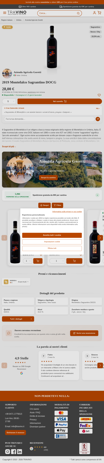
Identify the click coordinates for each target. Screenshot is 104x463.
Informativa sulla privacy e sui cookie (67, 212)
